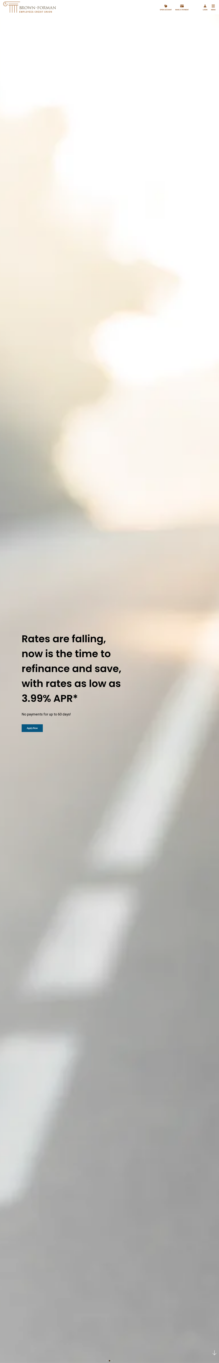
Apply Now (32, 728)
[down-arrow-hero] (214, 1353)
